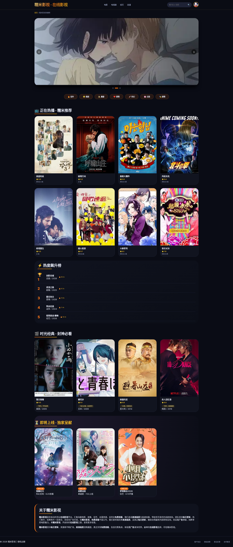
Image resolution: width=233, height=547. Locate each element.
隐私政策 (207, 542)
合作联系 (227, 542)
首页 (36, 13)
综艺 (122, 5)
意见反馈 (217, 542)
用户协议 (197, 542)
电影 (106, 5)
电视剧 (114, 5)
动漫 (129, 5)
